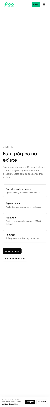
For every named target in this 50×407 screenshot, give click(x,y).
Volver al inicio (12, 251)
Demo (35, 4)
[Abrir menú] (44, 4)
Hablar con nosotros (15, 258)
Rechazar (42, 402)
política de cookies (10, 404)
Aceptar (30, 402)
